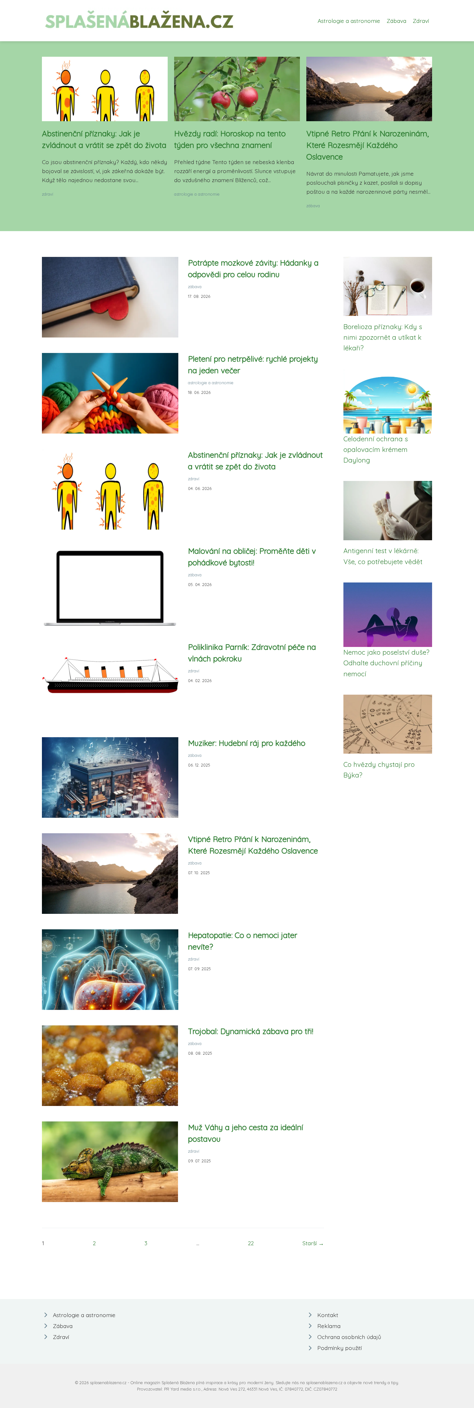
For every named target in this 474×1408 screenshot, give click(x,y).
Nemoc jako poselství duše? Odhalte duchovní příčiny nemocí (386, 663)
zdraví (47, 194)
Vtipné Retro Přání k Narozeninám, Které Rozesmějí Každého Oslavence (367, 145)
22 (251, 1243)
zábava (313, 205)
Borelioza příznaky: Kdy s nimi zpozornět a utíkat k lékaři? (382, 337)
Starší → (313, 1243)
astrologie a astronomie (197, 194)
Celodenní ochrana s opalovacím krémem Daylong (375, 449)
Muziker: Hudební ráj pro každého (246, 743)
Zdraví (421, 20)
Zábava (396, 20)
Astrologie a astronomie (349, 20)
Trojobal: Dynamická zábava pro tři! (250, 1031)
